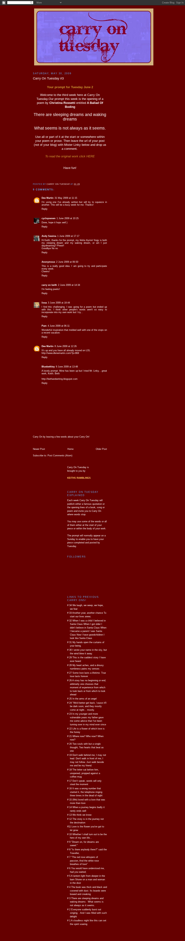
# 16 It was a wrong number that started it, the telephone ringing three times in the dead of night (84, 792)
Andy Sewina (49, 236)
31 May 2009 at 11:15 (66, 198)
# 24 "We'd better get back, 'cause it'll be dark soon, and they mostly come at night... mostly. (86, 706)
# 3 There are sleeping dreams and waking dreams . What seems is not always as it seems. (85, 902)
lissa (44, 302)
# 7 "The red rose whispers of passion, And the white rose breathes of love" (83, 860)
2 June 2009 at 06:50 (67, 261)
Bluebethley (48, 366)
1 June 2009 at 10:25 (68, 218)
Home (70, 449)
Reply (45, 209)
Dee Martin (47, 198)
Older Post (101, 449)
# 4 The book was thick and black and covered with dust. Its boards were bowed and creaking (87, 890)
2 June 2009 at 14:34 (69, 285)
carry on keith (49, 285)
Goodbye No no (50, 248)
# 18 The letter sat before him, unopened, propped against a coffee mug (83, 773)
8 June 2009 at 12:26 (66, 346)
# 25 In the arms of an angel (82, 698)
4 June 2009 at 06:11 (59, 325)
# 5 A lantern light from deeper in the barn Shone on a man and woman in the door (86, 879)
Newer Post (39, 449)
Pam (44, 325)
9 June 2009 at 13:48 (67, 366)
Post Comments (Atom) (60, 455)
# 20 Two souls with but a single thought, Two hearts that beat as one (85, 747)
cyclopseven (48, 218)
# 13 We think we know (79, 814)
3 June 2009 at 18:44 (59, 302)
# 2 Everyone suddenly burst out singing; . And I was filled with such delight (87, 913)
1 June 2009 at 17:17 (68, 236)
